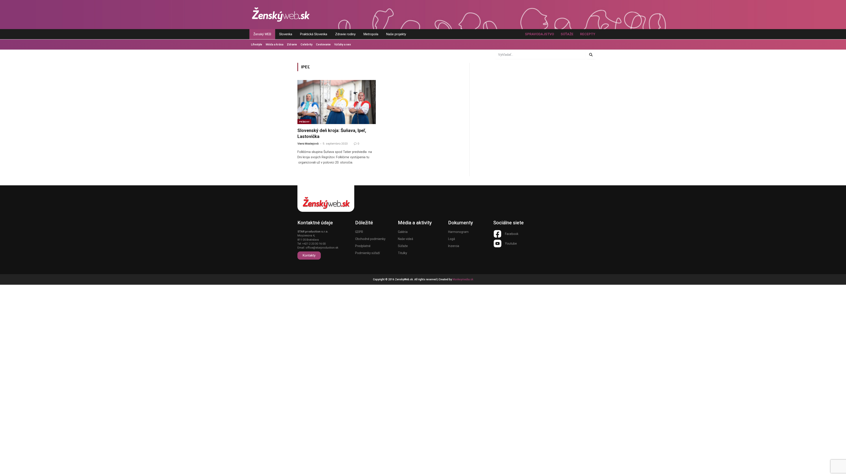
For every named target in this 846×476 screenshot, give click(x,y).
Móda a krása (274, 44)
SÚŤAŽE (567, 34)
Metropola (371, 34)
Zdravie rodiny (345, 34)
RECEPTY (587, 34)
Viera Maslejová (308, 143)
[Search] (591, 54)
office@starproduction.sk (322, 247)
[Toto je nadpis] (497, 234)
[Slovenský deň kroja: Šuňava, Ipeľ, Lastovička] (336, 102)
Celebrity (306, 44)
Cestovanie (323, 44)
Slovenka (285, 34)
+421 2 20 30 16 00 (314, 243)
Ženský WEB (262, 34)
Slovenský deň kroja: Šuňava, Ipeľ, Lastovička (331, 133)
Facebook (511, 234)
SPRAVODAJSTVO (539, 34)
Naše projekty (396, 34)
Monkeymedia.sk (463, 279)
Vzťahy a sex (342, 44)
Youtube (511, 243)
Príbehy (304, 121)
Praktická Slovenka (313, 34)
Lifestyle (256, 44)
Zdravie (292, 44)
